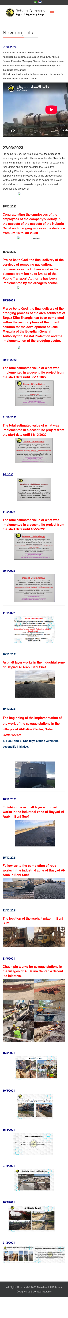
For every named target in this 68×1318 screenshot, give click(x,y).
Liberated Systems (41, 1291)
